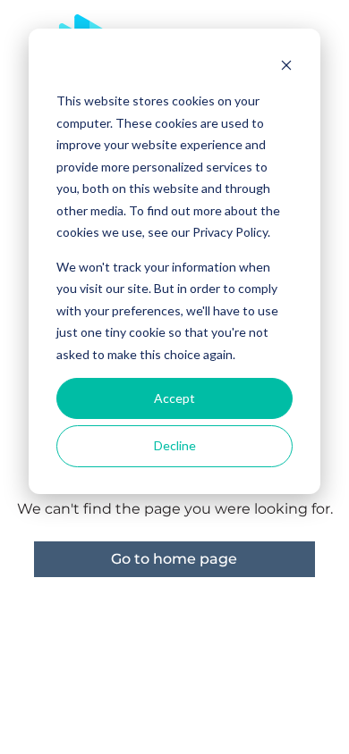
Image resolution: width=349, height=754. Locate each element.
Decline (175, 445)
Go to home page (174, 558)
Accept (174, 398)
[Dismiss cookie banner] (286, 67)
